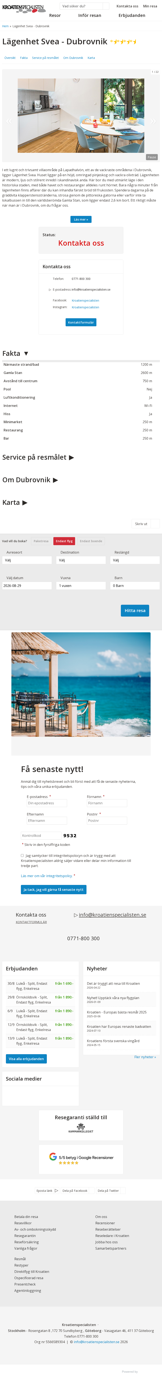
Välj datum (15, 578)
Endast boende (91, 541)
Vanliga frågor (25, 1248)
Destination (70, 552)
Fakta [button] (24, 58)
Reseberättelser (108, 1229)
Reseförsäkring (26, 1242)
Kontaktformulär (81, 322)
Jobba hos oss (106, 1242)
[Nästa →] (153, 115)
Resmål (20, 1259)
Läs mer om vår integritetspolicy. (47, 876)
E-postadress (39, 796)
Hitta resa (135, 610)
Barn (118, 578)
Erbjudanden (22, 968)
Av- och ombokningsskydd (35, 1229)
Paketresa (41, 541)
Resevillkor (23, 1223)
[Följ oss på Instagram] (45, 1095)
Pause (152, 157)
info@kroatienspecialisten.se (91, 289)
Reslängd (122, 552)
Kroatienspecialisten (85, 300)
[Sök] (106, 6)
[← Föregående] (9, 115)
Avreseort (14, 552)
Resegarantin (25, 1235)
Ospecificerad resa (28, 1278)
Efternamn (35, 814)
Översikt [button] (10, 58)
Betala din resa (26, 1216)
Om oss (101, 1216)
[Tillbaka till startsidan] (24, 8)
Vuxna (65, 578)
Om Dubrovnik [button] (73, 58)
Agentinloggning (27, 1290)
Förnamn (96, 796)
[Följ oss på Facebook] (36, 1095)
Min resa (150, 6)
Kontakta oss (127, 6)
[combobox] (27, 560)
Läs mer (80, 219)
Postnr (94, 814)
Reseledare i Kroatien (112, 1235)
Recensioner (105, 1223)
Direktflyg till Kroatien (31, 1271)
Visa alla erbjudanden (26, 1059)
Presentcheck (25, 1284)
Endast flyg (64, 541)
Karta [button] (91, 58)
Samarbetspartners (110, 1248)
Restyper (21, 1265)
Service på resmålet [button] (45, 58)
